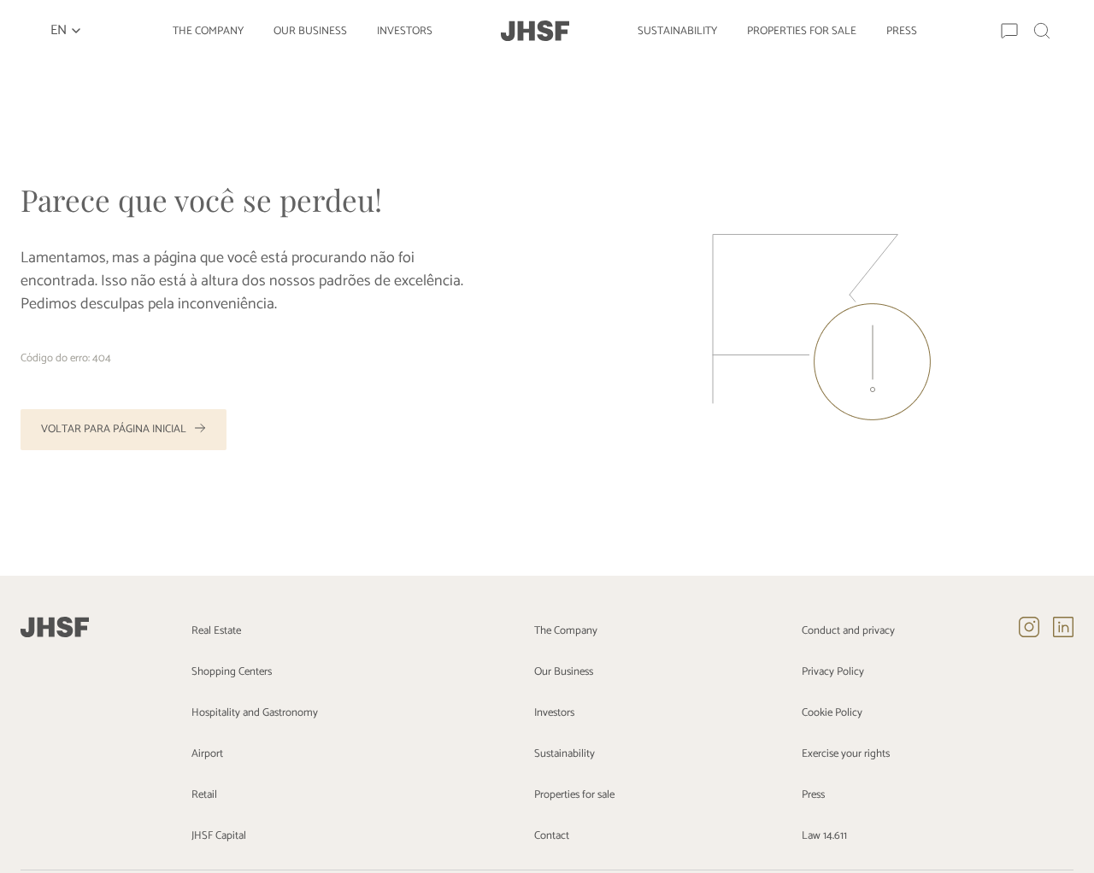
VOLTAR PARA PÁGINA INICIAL (113, 429)
